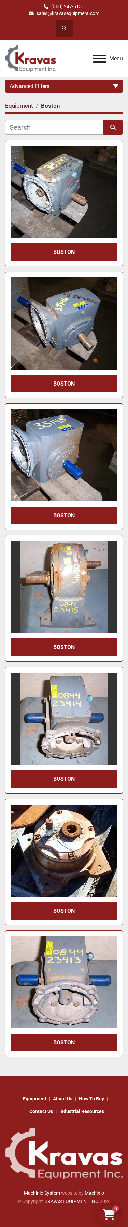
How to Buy (91, 1098)
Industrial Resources (81, 1111)
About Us (62, 1098)
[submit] (113, 127)
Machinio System (42, 1193)
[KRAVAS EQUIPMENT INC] (64, 1153)
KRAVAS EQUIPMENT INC (71, 1201)
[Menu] (99, 59)
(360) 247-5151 (67, 6)
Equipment (34, 1098)
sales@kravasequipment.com (68, 13)
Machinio (94, 1193)
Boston (64, 252)
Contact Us (41, 1111)
